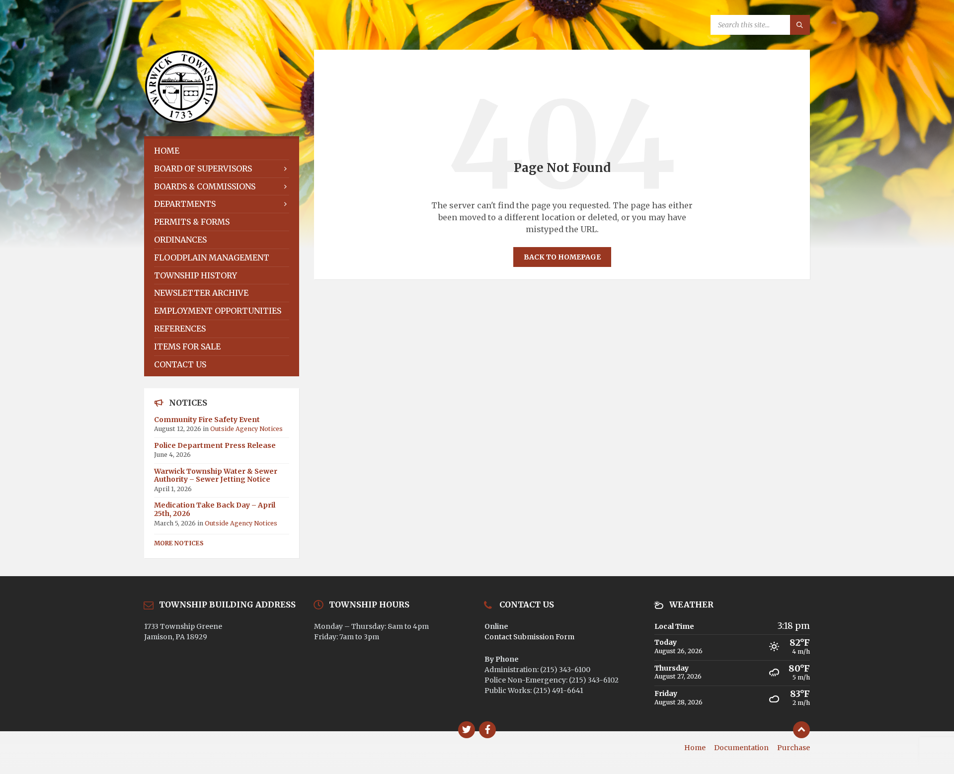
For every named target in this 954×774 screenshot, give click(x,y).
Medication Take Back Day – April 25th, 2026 (214, 509)
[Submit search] (800, 25)
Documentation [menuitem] (741, 747)
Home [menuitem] (695, 747)
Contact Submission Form (529, 636)
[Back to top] (801, 729)
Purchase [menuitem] (793, 747)
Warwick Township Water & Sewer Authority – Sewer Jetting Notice (215, 475)
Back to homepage (562, 257)
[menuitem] (221, 151)
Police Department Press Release (215, 445)
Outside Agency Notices (246, 428)
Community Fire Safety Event (207, 419)
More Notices (179, 543)
